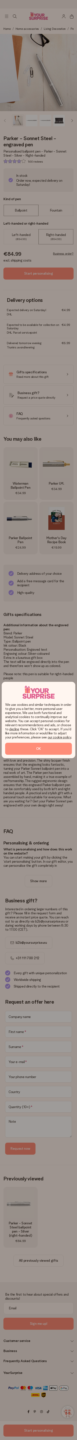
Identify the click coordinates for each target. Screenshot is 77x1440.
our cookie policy (59, 737)
